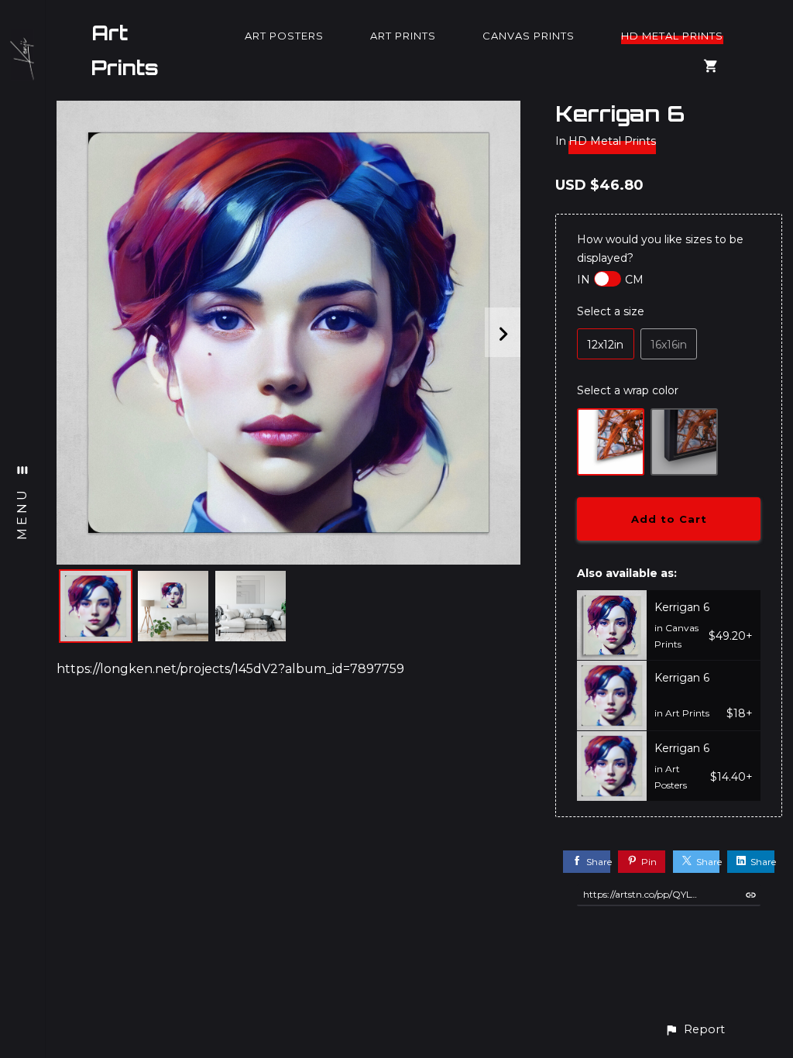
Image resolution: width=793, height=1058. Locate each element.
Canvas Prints (528, 35)
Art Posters (284, 35)
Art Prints (125, 50)
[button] (694, 1030)
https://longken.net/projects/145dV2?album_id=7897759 (230, 668)
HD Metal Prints (672, 35)
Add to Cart (669, 519)
